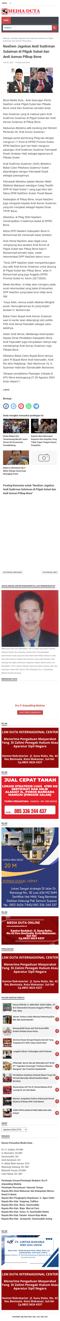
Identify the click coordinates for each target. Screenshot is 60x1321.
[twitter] (13, 406)
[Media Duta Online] (21, 11)
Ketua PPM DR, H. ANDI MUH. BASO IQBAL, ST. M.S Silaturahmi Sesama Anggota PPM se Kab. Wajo (34, 1008)
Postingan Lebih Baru (12, 572)
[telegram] (36, 406)
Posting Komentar (22, 62)
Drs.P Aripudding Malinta (30, 705)
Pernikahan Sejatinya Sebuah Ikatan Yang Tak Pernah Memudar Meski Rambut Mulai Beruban (34, 1078)
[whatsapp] (29, 406)
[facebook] (6, 406)
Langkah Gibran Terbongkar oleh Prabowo (32, 1051)
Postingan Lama (50, 572)
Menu (6, 20)
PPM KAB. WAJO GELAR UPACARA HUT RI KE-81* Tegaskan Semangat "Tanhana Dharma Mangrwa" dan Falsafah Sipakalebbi (34, 1066)
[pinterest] (21, 406)
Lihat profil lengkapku (30, 713)
